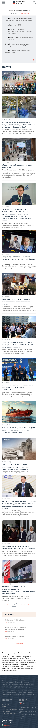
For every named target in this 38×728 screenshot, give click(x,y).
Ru (20, 704)
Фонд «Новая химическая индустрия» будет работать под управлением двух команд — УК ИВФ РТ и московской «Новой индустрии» (18, 127)
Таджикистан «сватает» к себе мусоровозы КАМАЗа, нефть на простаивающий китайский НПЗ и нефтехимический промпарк (19, 550)
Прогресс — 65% (13, 25)
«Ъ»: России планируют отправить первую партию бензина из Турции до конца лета (18, 31)
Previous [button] (4, 60)
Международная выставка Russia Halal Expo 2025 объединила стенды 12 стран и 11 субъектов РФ (18, 593)
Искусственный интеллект (14, 637)
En (24, 704)
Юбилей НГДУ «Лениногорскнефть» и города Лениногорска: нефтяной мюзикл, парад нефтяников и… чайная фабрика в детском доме (19, 305)
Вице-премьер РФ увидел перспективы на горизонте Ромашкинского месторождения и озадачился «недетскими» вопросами (18, 347)
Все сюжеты (20, 644)
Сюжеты (9, 615)
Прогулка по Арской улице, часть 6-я (16, 468)
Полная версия (7, 720)
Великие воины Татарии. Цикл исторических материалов (16, 629)
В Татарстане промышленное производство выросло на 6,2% (17, 45)
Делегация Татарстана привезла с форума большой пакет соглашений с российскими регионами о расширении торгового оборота (18, 390)
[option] (19, 36)
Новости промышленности (19, 10)
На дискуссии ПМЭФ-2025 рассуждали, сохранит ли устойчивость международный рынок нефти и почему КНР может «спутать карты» (19, 508)
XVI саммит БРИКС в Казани (15, 621)
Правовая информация (9, 709)
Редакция (5, 704)
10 (33, 605)
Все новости (25, 13)
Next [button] (33, 60)
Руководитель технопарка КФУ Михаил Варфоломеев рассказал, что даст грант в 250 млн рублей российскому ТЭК (18, 218)
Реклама (5, 707)
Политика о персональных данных (9, 712)
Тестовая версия (8, 722)
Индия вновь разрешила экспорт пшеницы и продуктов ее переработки (19, 19)
